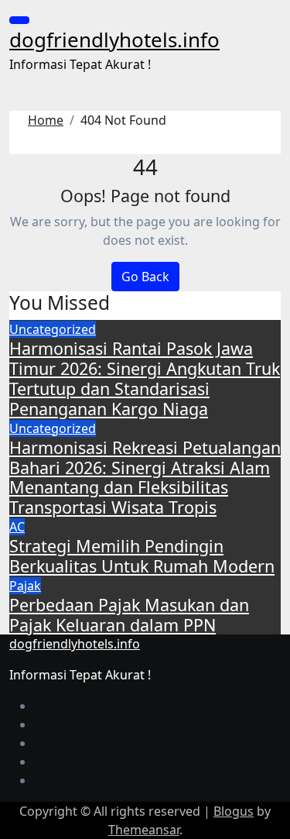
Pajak (25, 585)
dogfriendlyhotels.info (114, 39)
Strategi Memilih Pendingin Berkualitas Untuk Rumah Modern (142, 556)
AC (17, 526)
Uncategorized (52, 329)
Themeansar (143, 829)
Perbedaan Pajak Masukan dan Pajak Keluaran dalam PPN (129, 614)
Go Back (145, 276)
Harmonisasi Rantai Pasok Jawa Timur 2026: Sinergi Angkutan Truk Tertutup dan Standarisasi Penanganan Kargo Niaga (144, 378)
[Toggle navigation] (19, 20)
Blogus (233, 811)
